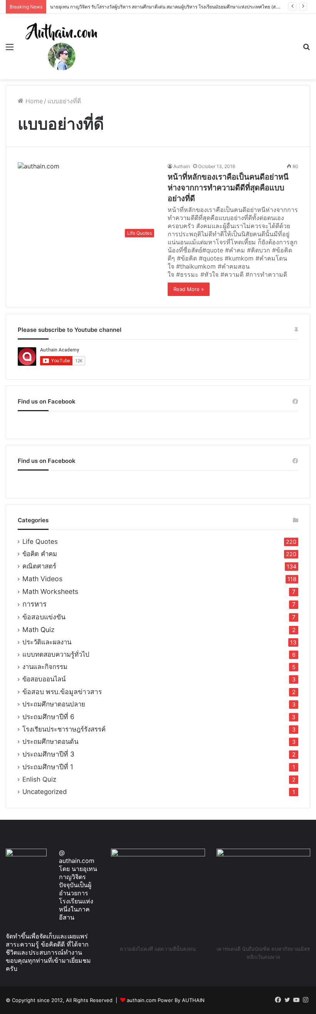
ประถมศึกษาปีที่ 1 (47, 767)
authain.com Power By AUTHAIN (166, 1000)
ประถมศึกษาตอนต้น (50, 741)
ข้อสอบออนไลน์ (44, 679)
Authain (181, 166)
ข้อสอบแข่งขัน (44, 617)
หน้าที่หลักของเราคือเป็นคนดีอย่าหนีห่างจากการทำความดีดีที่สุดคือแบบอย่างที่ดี (228, 187)
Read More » (188, 289)
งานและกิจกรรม (44, 667)
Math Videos (42, 579)
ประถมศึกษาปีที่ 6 (48, 717)
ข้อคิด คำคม (39, 554)
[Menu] (9, 49)
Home (33, 101)
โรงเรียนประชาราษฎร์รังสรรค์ (64, 729)
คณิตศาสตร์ (39, 566)
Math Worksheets (50, 591)
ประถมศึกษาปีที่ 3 (48, 754)
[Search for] (306, 49)
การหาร (34, 604)
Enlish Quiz (39, 779)
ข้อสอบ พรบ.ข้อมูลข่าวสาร (62, 692)
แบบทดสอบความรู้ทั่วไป (55, 654)
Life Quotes (40, 541)
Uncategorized (44, 791)
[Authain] (61, 46)
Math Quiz (38, 630)
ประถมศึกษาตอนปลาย (53, 704)
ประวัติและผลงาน (46, 642)
